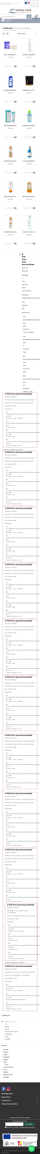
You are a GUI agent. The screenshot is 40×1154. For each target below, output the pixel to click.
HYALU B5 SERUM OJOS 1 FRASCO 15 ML (30, 161)
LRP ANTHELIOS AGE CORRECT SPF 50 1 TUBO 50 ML (11, 232)
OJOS (6, 1036)
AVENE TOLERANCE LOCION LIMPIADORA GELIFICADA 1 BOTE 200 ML (30, 55)
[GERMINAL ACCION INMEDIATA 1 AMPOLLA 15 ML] (29, 78)
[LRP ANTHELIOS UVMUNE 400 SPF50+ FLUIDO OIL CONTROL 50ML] (29, 185)
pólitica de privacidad (27, 1127)
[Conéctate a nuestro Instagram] (29, 3)
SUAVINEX (6, 1077)
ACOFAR (5, 1049)
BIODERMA (6, 1057)
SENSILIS (5, 1072)
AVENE (5, 1054)
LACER (5, 1069)
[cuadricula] (4, 33)
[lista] (8, 33)
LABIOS (7, 1026)
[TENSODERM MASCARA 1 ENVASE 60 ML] (10, 114)
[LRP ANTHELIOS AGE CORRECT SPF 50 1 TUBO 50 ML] (10, 220)
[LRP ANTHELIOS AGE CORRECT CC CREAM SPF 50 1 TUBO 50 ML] (10, 149)
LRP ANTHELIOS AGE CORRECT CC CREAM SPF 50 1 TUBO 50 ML (11, 161)
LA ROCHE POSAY (8, 1067)
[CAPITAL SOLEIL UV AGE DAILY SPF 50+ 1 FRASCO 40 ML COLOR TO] (29, 220)
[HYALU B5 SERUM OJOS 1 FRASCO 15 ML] (29, 149)
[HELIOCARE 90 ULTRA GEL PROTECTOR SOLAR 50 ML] (10, 185)
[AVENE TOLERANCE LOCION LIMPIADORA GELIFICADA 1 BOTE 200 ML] (29, 43)
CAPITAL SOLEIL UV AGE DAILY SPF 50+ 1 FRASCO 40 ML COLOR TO (30, 232)
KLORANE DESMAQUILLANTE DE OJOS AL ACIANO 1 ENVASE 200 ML (11, 90)
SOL (6, 1024)
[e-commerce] (20, 10)
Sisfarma (16, 1151)
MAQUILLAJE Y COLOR (11, 1031)
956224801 (28, 1)
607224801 (36, 1)
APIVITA (5, 1052)
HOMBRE (7, 1039)
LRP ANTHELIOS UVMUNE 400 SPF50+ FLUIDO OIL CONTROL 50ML (30, 197)
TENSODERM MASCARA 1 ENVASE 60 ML (11, 126)
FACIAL (7, 1029)
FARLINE (5, 1059)
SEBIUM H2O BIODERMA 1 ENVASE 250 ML (30, 126)
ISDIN (4, 1062)
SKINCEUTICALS (8, 1074)
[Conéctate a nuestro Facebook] (26, 3)
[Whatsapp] (31, 1148)
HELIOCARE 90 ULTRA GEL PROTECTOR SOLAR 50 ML (11, 197)
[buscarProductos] (29, 17)
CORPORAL (8, 1034)
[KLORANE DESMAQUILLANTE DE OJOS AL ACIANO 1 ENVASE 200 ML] (10, 78)
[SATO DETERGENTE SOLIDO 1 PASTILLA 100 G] (10, 43)
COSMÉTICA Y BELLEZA (10, 1021)
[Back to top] (37, 1150)
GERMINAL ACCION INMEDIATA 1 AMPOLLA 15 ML (30, 90)
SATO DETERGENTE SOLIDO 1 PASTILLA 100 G (11, 55)
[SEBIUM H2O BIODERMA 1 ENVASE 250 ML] (29, 114)
